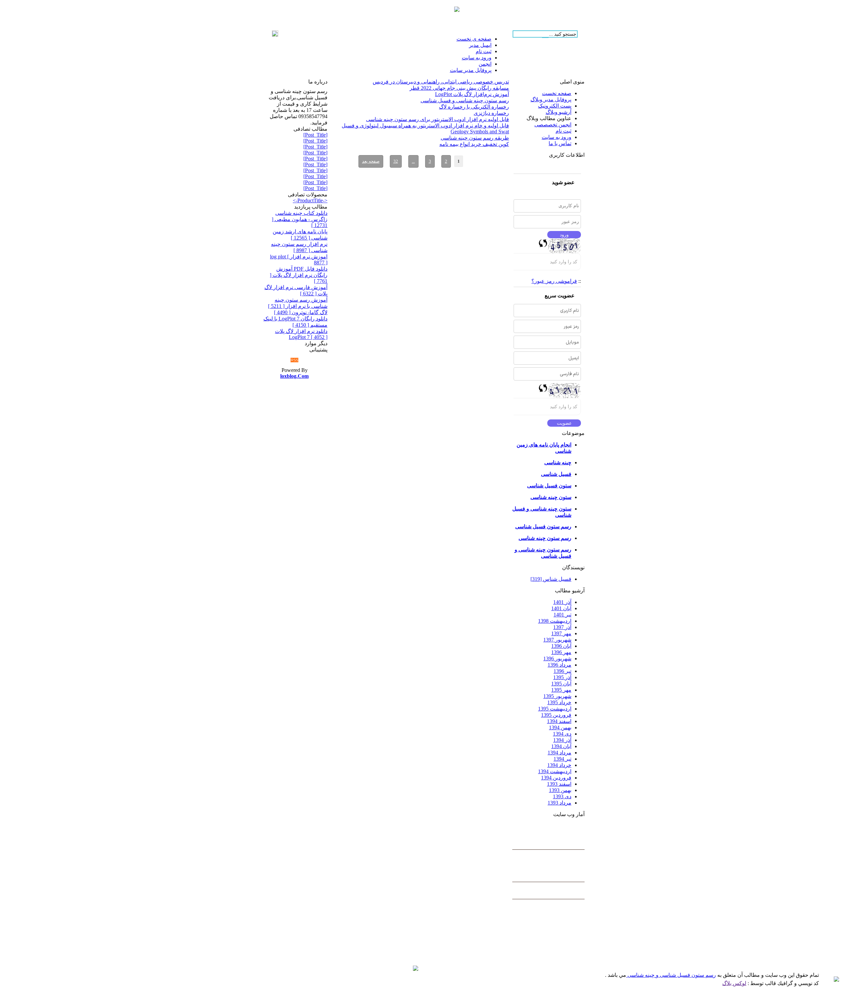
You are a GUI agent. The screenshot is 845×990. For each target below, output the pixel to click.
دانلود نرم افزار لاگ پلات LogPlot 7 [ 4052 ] (301, 334)
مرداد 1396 (559, 665)
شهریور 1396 (557, 658)
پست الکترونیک (554, 106)
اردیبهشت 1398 (554, 621)
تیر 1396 (562, 671)
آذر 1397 (562, 627)
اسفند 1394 (559, 721)
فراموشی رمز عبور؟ (554, 281)
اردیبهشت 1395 (554, 708)
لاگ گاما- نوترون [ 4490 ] (300, 312)
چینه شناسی (557, 462)
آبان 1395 (561, 683)
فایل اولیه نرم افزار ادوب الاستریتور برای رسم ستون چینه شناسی (437, 119)
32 (395, 161)
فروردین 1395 (556, 715)
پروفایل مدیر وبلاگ (550, 99)
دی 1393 (562, 796)
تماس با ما (560, 143)
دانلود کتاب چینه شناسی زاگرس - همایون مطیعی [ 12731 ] (299, 219)
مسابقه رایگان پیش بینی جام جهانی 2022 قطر (459, 88)
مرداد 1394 (559, 752)
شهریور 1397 (557, 640)
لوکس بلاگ (734, 983)
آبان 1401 (561, 608)
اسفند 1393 (559, 784)
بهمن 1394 (560, 727)
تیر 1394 (562, 759)
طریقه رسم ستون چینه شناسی (475, 138)
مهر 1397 (561, 633)
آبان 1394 (561, 746)
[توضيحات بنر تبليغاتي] (456, 10)
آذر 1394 (562, 740)
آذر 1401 (562, 602)
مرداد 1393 (559, 803)
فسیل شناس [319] (550, 579)
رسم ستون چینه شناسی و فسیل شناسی (465, 100)
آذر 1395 (562, 677)
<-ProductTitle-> (310, 200)
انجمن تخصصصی (552, 124)
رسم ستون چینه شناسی (545, 538)
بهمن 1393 (560, 790)
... (413, 161)
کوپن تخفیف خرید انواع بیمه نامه (474, 144)
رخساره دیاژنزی (491, 113)
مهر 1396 (561, 652)
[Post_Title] (315, 135)
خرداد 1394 (559, 765)
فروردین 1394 (556, 777)
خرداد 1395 (559, 702)
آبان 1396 (561, 646)
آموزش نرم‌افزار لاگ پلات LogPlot (472, 94)
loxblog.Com (294, 376)
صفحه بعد (371, 161)
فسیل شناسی (556, 474)
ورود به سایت (556, 137)
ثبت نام (563, 131)
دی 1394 (562, 734)
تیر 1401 (562, 614)
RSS (294, 360)
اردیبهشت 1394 (554, 771)
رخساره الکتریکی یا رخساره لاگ (474, 107)
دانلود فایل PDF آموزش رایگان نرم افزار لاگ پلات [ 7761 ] (298, 275)
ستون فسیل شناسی (549, 485)
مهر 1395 (561, 690)
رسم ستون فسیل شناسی (543, 526)
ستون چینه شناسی (550, 497)
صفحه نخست (556, 93)
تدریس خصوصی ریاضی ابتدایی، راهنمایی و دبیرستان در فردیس (441, 81)
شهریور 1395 (557, 696)
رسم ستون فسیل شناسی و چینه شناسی (671, 975)
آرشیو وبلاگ (558, 112)
